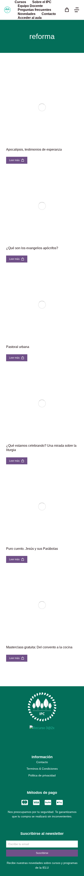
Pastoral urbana (17, 347)
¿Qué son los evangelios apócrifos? (32, 248)
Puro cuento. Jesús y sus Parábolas (32, 548)
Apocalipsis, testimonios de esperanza (34, 149)
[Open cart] (66, 9)
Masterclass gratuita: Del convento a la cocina (39, 647)
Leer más (14, 160)
